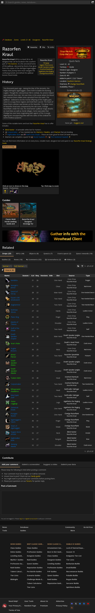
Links (52, 47)
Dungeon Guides (34, 556)
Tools (4, 530)
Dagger (87, 280)
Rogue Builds (71, 579)
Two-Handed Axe (87, 384)
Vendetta (14, 280)
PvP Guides (52, 571)
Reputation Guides (35, 567)
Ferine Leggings (14, 402)
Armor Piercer (13, 356)
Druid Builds (71, 567)
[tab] (7, 253)
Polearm (88, 356)
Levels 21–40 (25, 40)
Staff (87, 329)
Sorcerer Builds (72, 583)
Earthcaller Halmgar (71, 389)
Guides (23, 530)
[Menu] (2, 2)
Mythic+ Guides (16, 560)
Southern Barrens (73, 81)
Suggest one (78, 123)
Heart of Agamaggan (15, 427)
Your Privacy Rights (16, 606)
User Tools (28, 601)
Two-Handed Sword (87, 299)
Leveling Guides (17, 556)
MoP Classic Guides (35, 544)
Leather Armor (88, 311)
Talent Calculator (17, 571)
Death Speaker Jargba (71, 335)
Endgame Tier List (74, 556)
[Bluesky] (80, 603)
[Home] (4, 607)
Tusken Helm (16, 378)
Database (8, 40)
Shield (88, 427)
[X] (76, 603)
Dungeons (36, 40)
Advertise (60, 601)
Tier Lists (14, 575)
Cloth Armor (88, 343)
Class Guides (15, 548)
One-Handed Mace (88, 336)
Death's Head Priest (71, 342)
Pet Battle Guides (34, 571)
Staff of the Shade (15, 329)
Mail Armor (87, 286)
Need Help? (13, 601)
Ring (87, 317)
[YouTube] (88, 603)
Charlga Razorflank (72, 413)
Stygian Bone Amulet (16, 433)
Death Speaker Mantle (14, 371)
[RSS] (72, 607)
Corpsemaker (16, 384)
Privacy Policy (61, 606)
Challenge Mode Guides (35, 579)
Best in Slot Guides (55, 552)
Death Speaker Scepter (14, 336)
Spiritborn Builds (73, 587)
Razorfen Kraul (47, 40)
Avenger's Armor (14, 286)
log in (21, 519)
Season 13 (70, 552)
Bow (87, 439)
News (4, 527)
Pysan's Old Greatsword (15, 299)
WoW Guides (15, 544)
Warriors (39, 132)
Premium (44, 606)
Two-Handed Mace (88, 305)
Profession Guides (17, 564)
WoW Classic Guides (55, 544)
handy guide (35, 476)
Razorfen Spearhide (71, 354)
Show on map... (10, 147)
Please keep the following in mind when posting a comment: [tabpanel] (28, 494)
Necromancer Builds (74, 571)
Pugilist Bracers (14, 349)
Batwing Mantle (14, 445)
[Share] (92, 2)
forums (29, 481)
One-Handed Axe (87, 415)
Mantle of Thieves (14, 323)
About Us (44, 601)
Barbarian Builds (73, 564)
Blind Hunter (71, 432)
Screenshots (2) (74, 90)
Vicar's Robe (15, 343)
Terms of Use (14, 610)
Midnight (14, 579)
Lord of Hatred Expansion (75, 548)
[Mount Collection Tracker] (47, 236)
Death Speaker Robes (14, 363)
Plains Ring (15, 317)
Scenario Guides (33, 575)
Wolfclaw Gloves (14, 311)
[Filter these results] (82, 266)
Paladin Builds (72, 575)
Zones (16, 40)
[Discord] (72, 603)
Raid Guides (15, 567)
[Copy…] (78, 266)
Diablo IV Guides (73, 544)
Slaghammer (15, 305)
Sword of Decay (14, 292)
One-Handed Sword (87, 293)
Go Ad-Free (88, 527)
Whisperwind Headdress (15, 390)
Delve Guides (15, 552)
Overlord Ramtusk (71, 377)
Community (70, 527)
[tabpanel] (47, 358)
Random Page (30, 606)
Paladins (47, 132)
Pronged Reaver (14, 415)
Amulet (88, 433)
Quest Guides (32, 564)
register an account (31, 519)
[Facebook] (84, 603)
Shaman (57, 132)
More (73, 530)
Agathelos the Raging (72, 401)
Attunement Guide (55, 548)
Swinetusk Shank (14, 408)
